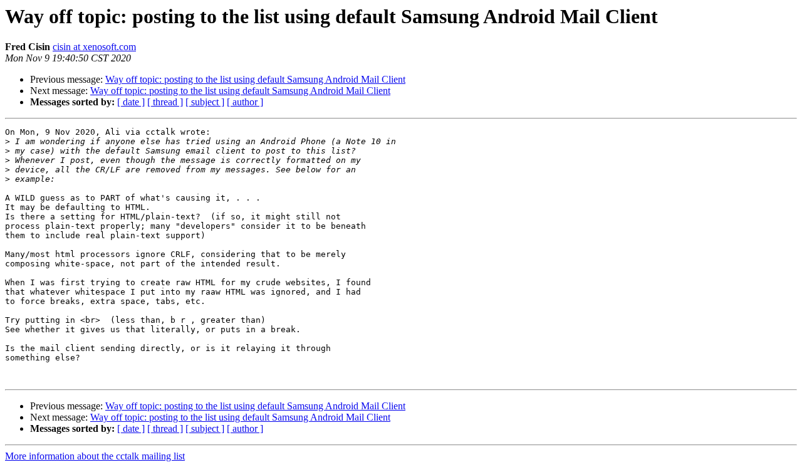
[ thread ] (165, 102)
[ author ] (245, 102)
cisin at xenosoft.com (94, 46)
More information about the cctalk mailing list (95, 456)
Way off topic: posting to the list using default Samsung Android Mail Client (255, 79)
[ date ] (131, 102)
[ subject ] (204, 102)
